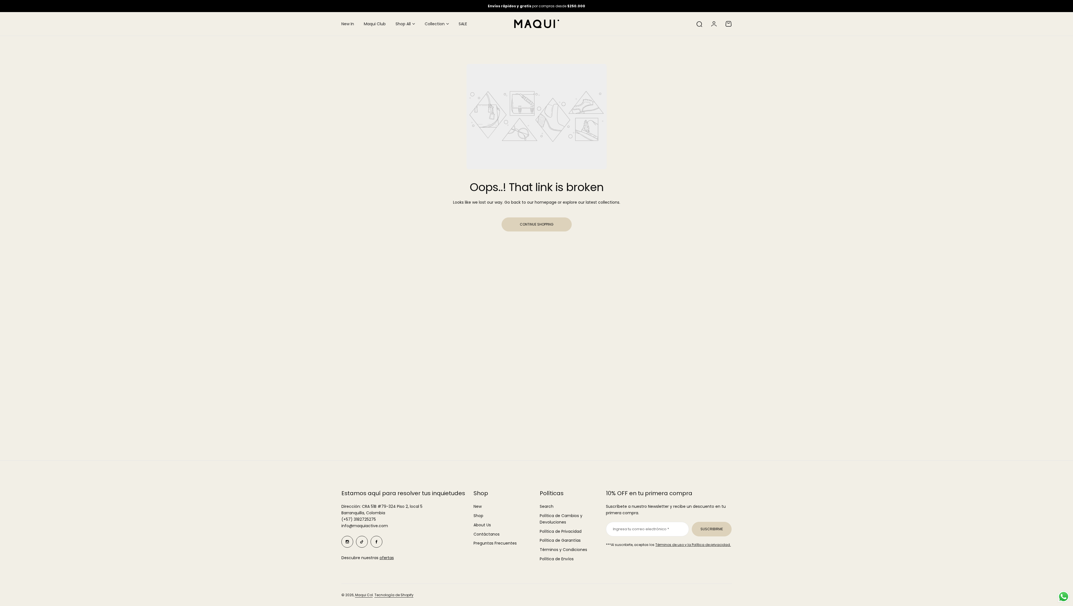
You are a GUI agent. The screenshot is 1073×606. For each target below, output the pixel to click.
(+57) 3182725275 (358, 519)
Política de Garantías (560, 540)
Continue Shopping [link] (536, 224)
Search (546, 506)
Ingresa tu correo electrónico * (641, 529)
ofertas (387, 558)
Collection (435, 24)
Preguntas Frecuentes (495, 543)
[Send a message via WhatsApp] (1063, 596)
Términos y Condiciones (563, 549)
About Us (482, 525)
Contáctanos (487, 534)
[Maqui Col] (536, 24)
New (478, 506)
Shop (478, 515)
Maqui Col (364, 595)
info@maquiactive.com (364, 526)
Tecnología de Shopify (393, 595)
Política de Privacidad (561, 531)
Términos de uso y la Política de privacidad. (693, 544)
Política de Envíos (557, 559)
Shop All (403, 24)
